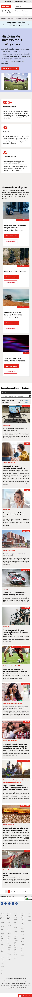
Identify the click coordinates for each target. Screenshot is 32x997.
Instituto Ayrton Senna (2, 953)
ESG (1, 944)
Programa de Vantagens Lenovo (22, 945)
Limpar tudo (26, 405)
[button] (30, 1)
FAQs (22, 932)
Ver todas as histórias (10, 72)
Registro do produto (22, 923)
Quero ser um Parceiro (22, 937)
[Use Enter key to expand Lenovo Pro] (12, 1)
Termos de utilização (22, 984)
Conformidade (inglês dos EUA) (2, 939)
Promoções (15, 961)
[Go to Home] (6, 6)
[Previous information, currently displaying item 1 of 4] (4, 26)
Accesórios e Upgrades (15, 947)
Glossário (22, 951)
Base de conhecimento (22, 957)
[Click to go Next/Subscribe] (22, 903)
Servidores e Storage (15, 940)
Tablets (15, 928)
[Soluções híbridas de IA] (14, 18)
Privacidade (6, 984)
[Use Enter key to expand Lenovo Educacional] (27, 1)
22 (22, 895)
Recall (15, 958)
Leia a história (10, 245)
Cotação (29, 924)
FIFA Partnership (2, 976)
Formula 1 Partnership (2, 969)
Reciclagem (2, 947)
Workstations (15, 935)
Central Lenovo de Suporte (9, 927)
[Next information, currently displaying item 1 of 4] (28, 26)
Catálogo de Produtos (16, 954)
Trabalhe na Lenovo (2, 963)
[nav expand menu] (2, 11)
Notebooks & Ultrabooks (15, 924)
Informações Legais (2, 932)
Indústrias (29, 920)
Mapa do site (13, 984)
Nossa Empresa (2, 926)
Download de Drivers (9, 953)
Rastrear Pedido (9, 933)
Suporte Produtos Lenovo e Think (9, 960)
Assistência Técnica (9, 947)
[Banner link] (16, 24)
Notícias (2, 958)
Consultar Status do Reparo (9, 940)
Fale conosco (22, 929)
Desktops (15, 931)
